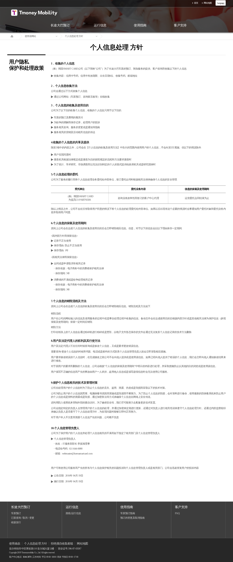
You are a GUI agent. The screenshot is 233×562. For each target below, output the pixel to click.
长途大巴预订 (20, 507)
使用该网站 (30, 36)
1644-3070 (27, 557)
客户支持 (181, 507)
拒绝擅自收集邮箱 (62, 543)
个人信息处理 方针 (74, 36)
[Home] (13, 36)
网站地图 (208, 3)
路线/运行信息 (73, 513)
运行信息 (72, 507)
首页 (196, 3)
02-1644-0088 (75, 448)
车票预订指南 (127, 513)
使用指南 (126, 507)
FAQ (177, 513)
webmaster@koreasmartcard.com (77, 453)
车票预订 (16, 513)
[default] (119, 36)
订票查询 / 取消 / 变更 (22, 517)
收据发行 (16, 522)
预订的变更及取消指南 (132, 517)
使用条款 (14, 543)
